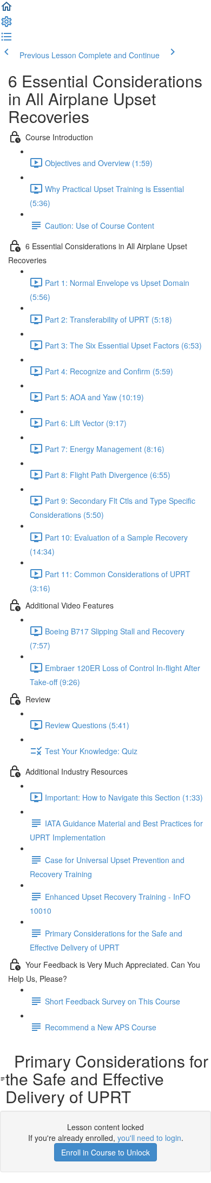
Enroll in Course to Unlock (105, 1152)
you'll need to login (149, 1137)
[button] (6, 9)
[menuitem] (6, 24)
